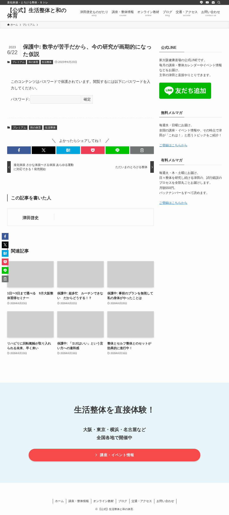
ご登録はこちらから (173, 145)
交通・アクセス (141, 501)
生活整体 (47, 62)
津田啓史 (31, 218)
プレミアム (18, 62)
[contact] (213, 2)
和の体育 (33, 62)
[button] (19, 150)
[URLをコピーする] (142, 150)
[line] (201, 2)
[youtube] (207, 2)
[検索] (219, 2)
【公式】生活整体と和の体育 (37, 13)
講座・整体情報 (78, 501)
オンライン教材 (103, 501)
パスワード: (20, 99)
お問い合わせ (165, 501)
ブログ (122, 501)
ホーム (59, 501)
